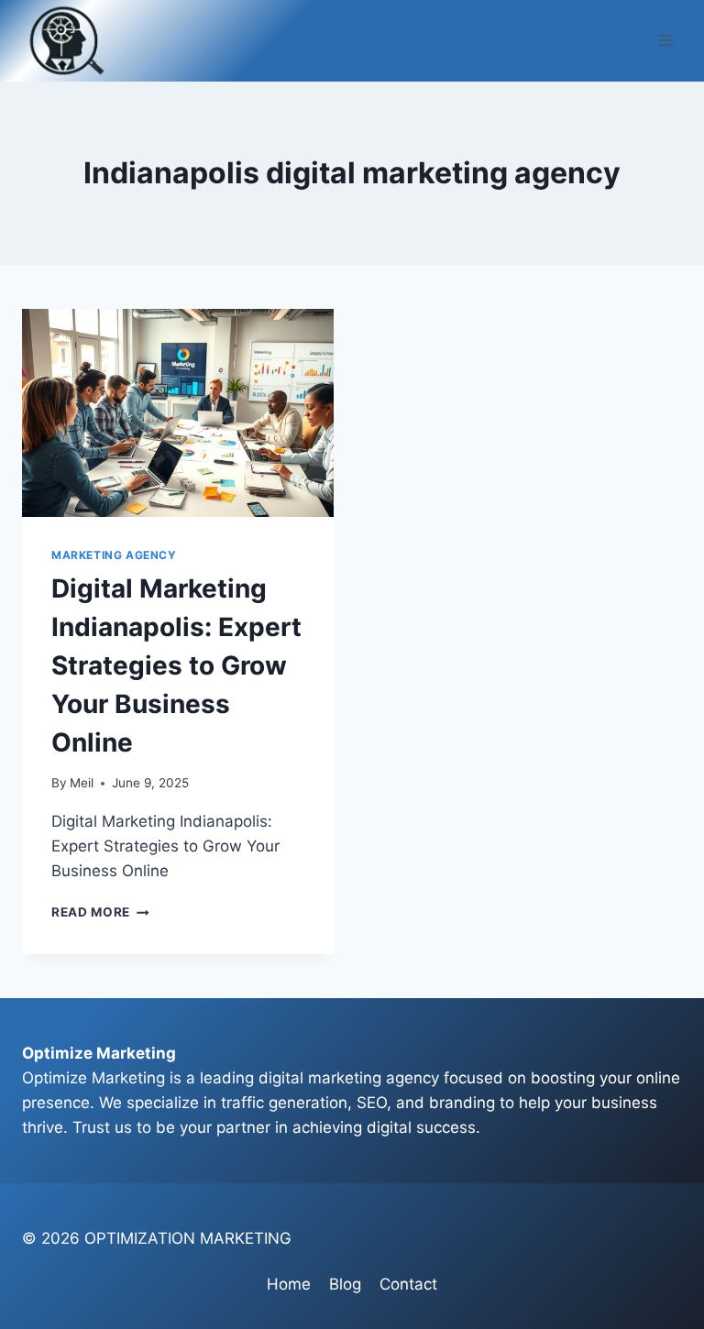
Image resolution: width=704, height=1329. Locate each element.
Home (289, 1284)
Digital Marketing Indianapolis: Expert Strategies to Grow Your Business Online (176, 665)
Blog (345, 1284)
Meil (82, 782)
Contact (408, 1284)
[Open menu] (665, 41)
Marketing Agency (114, 555)
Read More (100, 912)
